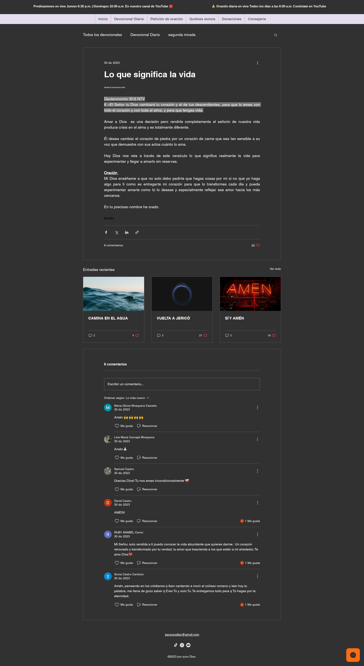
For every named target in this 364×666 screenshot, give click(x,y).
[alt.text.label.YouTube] (188, 645)
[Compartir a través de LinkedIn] (127, 232)
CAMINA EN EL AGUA (108, 318)
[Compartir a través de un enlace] (137, 232)
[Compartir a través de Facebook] (106, 232)
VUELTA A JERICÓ (173, 318)
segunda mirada (181, 34)
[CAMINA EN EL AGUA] (113, 294)
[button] (276, 34)
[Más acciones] (257, 62)
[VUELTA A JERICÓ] (182, 294)
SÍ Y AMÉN (234, 318)
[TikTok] (176, 645)
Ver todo (275, 268)
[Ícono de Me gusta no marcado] (117, 425)
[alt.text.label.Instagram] (182, 645)
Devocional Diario (145, 34)
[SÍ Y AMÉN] (250, 294)
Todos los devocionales (102, 34)
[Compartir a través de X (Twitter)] (116, 232)
